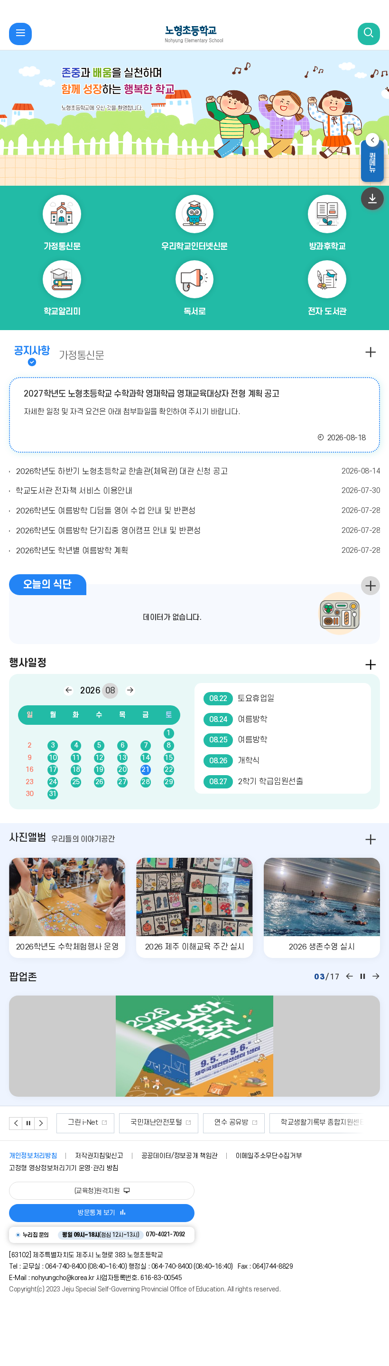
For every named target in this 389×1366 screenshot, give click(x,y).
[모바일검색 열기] (369, 34)
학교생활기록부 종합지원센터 (260, 1123)
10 (53, 758)
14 (145, 758)
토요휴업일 (242, 698)
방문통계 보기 (96, 1212)
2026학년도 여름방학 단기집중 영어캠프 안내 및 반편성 (198, 530)
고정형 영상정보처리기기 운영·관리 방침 (64, 1168)
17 (53, 770)
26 (99, 782)
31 (53, 794)
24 (53, 782)
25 (76, 782)
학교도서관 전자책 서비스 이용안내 (198, 490)
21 (145, 770)
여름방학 (238, 719)
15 (169, 758)
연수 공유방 (168, 1123)
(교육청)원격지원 (97, 1191)
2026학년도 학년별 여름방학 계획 (198, 550)
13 (122, 758)
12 (99, 758)
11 (76, 758)
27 (122, 782)
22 (169, 770)
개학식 (234, 760)
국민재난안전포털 (93, 1123)
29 (169, 782)
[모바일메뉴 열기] (20, 34)
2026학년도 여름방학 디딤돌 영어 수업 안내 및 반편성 (198, 510)
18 (76, 770)
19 (99, 770)
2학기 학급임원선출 (256, 781)
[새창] (194, 1046)
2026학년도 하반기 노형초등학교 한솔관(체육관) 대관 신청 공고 (198, 471)
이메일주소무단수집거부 (269, 1155)
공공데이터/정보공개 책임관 (179, 1155)
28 (145, 782)
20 (122, 770)
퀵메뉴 (375, 161)
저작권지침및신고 (99, 1155)
